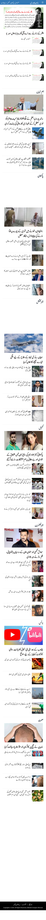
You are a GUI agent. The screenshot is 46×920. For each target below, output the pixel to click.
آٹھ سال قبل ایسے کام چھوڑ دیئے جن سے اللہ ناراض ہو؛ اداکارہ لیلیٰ (18, 563)
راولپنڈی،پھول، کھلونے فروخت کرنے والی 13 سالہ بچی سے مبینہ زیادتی (18, 287)
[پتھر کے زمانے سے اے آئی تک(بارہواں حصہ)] (23, 18)
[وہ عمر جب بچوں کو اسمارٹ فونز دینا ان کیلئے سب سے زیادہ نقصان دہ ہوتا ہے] (37, 781)
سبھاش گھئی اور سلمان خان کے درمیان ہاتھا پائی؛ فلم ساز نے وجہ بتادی (24, 554)
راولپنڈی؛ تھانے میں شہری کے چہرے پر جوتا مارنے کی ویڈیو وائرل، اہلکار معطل (26, 233)
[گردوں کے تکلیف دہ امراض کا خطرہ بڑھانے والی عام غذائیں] (37, 754)
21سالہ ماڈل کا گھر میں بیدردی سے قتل (19, 591)
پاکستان (12, 3)
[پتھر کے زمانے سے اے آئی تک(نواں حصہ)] (38, 77)
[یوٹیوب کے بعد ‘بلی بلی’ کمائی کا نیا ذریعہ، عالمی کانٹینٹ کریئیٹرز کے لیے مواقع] (23, 636)
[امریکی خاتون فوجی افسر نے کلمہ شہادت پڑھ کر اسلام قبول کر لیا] (37, 401)
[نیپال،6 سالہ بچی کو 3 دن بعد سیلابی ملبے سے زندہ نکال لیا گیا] (37, 372)
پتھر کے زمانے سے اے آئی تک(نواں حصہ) (18, 75)
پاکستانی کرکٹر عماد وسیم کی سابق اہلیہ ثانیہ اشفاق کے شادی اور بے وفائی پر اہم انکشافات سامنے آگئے (25, 457)
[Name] (43, 2)
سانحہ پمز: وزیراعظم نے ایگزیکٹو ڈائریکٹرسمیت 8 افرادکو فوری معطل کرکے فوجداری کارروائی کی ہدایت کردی (24, 121)
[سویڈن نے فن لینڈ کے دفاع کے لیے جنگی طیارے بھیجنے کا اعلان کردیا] (23, 343)
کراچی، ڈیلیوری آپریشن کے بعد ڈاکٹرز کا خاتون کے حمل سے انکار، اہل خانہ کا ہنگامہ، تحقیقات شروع (17, 145)
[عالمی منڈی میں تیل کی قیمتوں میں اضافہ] (37, 679)
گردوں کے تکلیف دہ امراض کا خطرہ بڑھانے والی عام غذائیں (17, 753)
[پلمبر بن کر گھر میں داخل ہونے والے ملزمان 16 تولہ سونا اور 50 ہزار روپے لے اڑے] (37, 260)
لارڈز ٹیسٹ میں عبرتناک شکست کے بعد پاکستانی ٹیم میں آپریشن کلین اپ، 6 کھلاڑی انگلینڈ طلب (17, 481)
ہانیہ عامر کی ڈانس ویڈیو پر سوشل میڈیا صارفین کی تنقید (18, 578)
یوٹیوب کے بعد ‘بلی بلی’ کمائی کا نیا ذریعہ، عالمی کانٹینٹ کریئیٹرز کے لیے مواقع (26, 651)
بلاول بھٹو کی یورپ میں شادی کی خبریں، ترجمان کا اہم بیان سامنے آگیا (17, 272)
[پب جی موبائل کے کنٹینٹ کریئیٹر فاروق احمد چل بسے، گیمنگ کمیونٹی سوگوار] (37, 386)
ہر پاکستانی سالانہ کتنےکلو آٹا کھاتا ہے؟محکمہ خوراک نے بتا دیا (18, 766)
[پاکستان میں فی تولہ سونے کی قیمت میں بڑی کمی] (37, 664)
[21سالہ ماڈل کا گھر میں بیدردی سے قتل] (37, 596)
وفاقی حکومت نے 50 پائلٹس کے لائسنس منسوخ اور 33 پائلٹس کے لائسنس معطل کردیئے (17, 130)
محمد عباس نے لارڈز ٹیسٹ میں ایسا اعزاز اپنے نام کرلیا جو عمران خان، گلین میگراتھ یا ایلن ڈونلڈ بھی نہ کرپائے (17, 497)
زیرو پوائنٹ (3, 3)
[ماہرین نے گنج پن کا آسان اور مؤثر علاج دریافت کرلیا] (23, 733)
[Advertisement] (23, 192)
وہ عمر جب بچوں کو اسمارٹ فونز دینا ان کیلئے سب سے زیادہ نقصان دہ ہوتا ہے (18, 778)
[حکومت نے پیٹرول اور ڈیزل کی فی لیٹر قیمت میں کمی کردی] (37, 708)
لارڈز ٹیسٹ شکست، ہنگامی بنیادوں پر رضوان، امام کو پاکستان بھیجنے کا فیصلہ (18, 466)
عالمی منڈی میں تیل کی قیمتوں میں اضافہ (19, 674)
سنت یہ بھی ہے (26, 38)
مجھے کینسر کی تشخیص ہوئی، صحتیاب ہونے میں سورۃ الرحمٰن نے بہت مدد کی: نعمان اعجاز (17, 607)
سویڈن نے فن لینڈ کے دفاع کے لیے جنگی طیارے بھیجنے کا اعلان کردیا (26, 359)
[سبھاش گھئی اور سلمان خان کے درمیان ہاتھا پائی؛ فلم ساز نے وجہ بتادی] (23, 538)
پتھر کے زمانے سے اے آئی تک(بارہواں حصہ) (24, 33)
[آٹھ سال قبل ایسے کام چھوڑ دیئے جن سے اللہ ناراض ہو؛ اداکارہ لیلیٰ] (37, 566)
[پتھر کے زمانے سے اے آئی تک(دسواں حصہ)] (38, 65)
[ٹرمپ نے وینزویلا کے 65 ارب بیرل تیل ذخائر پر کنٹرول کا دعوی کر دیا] (37, 693)
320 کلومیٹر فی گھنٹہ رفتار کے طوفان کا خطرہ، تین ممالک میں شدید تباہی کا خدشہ (18, 413)
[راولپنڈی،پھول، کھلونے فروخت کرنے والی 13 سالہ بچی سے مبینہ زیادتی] (37, 290)
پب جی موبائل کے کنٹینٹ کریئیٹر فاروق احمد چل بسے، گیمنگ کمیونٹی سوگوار (18, 383)
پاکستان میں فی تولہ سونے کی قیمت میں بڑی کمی (17, 659)
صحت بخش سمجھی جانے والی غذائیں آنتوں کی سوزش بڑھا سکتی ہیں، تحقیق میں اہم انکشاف (19, 793)
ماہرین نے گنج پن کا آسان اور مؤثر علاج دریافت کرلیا (23, 746)
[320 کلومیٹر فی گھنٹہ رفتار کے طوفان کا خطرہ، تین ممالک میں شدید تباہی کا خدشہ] (37, 416)
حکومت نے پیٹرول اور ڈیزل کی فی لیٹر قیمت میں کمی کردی (18, 705)
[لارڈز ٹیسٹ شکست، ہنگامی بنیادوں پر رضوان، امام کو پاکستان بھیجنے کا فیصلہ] (37, 469)
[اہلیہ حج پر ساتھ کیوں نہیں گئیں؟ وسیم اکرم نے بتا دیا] (37, 513)
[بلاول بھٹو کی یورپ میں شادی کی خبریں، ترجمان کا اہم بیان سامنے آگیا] (37, 275)
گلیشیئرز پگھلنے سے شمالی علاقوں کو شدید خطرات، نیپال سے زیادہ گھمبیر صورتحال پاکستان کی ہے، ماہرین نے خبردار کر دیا (18, 162)
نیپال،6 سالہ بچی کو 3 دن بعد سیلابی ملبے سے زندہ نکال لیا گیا (17, 368)
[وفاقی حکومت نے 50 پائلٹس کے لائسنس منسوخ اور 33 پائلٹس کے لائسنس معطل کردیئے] (38, 133)
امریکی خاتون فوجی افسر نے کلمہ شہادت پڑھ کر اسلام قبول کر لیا (19, 398)
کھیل (8, 3)
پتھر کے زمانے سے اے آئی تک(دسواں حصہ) (17, 63)
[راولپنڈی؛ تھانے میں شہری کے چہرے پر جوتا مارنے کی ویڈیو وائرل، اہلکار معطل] (23, 217)
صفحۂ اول (17, 3)
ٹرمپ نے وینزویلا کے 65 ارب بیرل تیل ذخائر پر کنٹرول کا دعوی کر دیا (18, 690)
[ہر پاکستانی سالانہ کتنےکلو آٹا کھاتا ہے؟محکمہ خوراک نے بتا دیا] (37, 766)
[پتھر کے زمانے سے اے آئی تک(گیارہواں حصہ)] (38, 53)
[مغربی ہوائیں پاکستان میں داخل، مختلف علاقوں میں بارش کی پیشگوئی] (37, 246)
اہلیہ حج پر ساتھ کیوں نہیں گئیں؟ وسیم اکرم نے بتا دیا (17, 510)
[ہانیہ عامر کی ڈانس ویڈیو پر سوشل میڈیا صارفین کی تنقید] (37, 581)
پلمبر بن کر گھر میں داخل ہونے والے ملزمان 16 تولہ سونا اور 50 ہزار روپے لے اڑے (18, 257)
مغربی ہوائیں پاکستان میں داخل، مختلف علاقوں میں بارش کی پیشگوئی (18, 242)
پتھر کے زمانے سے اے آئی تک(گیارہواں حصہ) (17, 51)
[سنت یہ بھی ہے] (38, 40)
